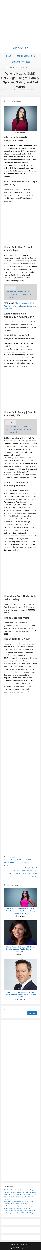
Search (6, 1010)
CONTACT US (15, 1244)
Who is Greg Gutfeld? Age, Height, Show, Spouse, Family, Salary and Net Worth (20, 994)
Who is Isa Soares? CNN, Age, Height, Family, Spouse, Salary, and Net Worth (20, 306)
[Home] (1, 90)
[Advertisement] (20, 24)
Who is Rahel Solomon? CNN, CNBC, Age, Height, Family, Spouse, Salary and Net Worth (20, 911)
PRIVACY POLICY (25, 1244)
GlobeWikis (20, 48)
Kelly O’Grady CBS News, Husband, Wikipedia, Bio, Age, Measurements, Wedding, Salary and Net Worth (20, 1197)
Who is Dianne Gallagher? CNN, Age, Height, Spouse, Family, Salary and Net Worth (20, 949)
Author (9, 101)
